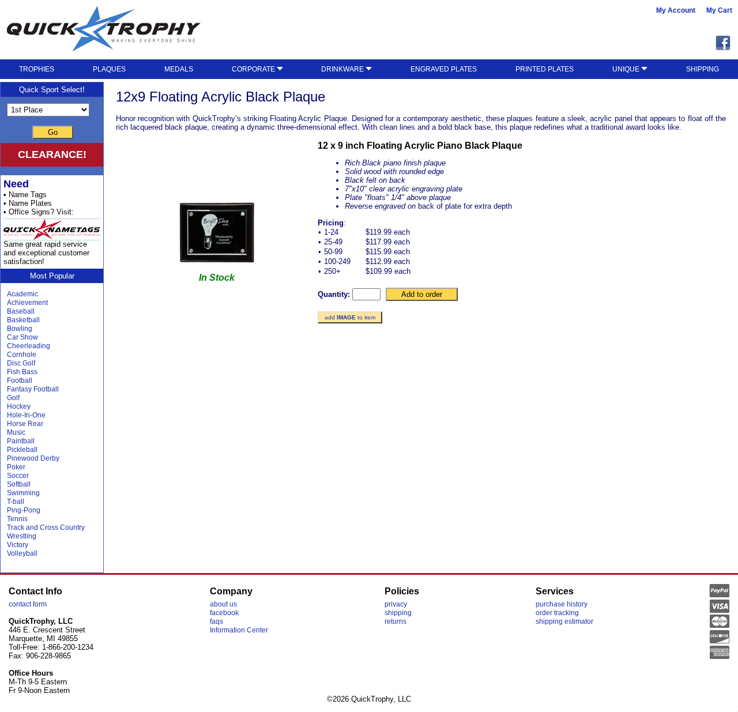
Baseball (21, 311)
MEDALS (178, 69)
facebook (224, 613)
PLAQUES (109, 69)
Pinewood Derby (33, 458)
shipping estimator (564, 621)
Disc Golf (21, 363)
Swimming (23, 493)
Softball (19, 484)
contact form (28, 604)
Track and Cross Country (46, 527)
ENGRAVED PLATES (444, 69)
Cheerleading (28, 346)
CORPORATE (254, 69)
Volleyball (22, 553)
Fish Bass (22, 372)
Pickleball (22, 450)
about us (223, 604)
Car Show (22, 337)
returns (395, 621)
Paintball (21, 441)
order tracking (557, 613)
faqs (216, 621)
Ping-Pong (23, 510)
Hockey (19, 406)
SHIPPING (702, 69)
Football (19, 380)
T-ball (15, 502)
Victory (17, 545)
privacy (396, 604)
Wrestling (21, 536)
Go (53, 132)
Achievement (27, 303)
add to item (350, 317)
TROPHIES (36, 69)
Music (16, 432)
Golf (13, 398)
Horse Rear (25, 424)
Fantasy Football (33, 389)
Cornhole (21, 355)
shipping (398, 613)
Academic (22, 294)
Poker (16, 467)
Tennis (17, 519)
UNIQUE (626, 69)
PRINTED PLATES (544, 69)
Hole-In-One (26, 415)
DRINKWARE (343, 69)
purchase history (562, 604)
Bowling (19, 329)
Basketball (23, 320)
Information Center (239, 630)
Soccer (18, 476)
